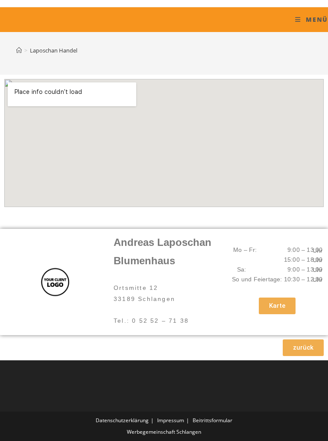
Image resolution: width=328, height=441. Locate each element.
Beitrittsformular (212, 420)
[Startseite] (19, 50)
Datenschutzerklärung (122, 420)
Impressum (170, 420)
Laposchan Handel (53, 50)
